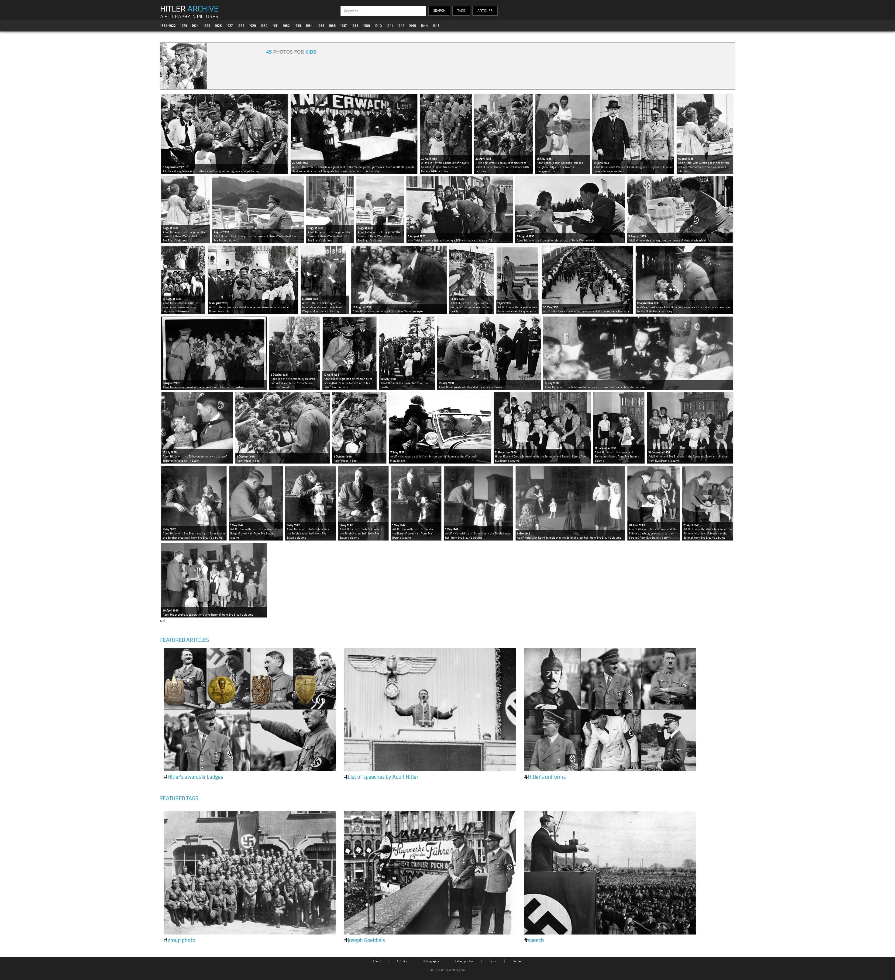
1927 (229, 25)
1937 (343, 25)
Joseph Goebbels (364, 940)
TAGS (461, 10)
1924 (195, 25)
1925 (206, 25)
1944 (424, 25)
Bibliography (431, 961)
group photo (179, 940)
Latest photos (464, 961)
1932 (286, 25)
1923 (183, 25)
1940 (378, 25)
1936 (332, 25)
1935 (320, 25)
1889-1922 (168, 25)
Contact (518, 961)
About (376, 961)
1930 (264, 25)
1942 (400, 25)
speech (534, 940)
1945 (436, 25)
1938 (354, 25)
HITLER (189, 9)
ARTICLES (485, 10)
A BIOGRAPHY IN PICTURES (189, 17)
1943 (412, 25)
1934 (309, 25)
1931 (275, 25)
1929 (252, 25)
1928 (241, 25)
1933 (297, 25)
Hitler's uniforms (545, 777)
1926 (218, 25)
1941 (389, 25)
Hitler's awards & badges (193, 777)
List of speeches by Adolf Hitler (381, 777)
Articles (402, 961)
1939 (366, 25)
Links (492, 961)
